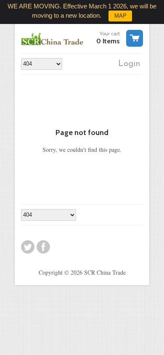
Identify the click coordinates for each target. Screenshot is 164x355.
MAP (120, 16)
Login (129, 64)
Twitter (27, 247)
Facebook (43, 247)
